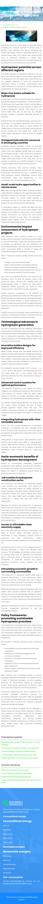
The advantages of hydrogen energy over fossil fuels (18, 755)
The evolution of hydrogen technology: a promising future (20, 748)
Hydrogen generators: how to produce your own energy (19, 758)
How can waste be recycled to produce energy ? (16, 773)
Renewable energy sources (11, 25)
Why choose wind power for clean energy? (15, 770)
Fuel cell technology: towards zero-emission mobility (18, 751)
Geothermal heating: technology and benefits (16, 777)
